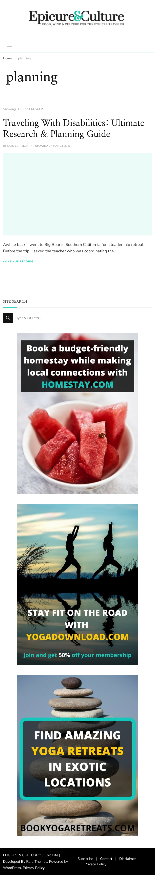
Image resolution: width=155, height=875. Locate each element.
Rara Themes (36, 861)
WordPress (12, 867)
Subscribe (85, 858)
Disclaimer (127, 858)
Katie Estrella (17, 146)
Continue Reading (18, 261)
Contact (106, 858)
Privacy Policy (34, 867)
